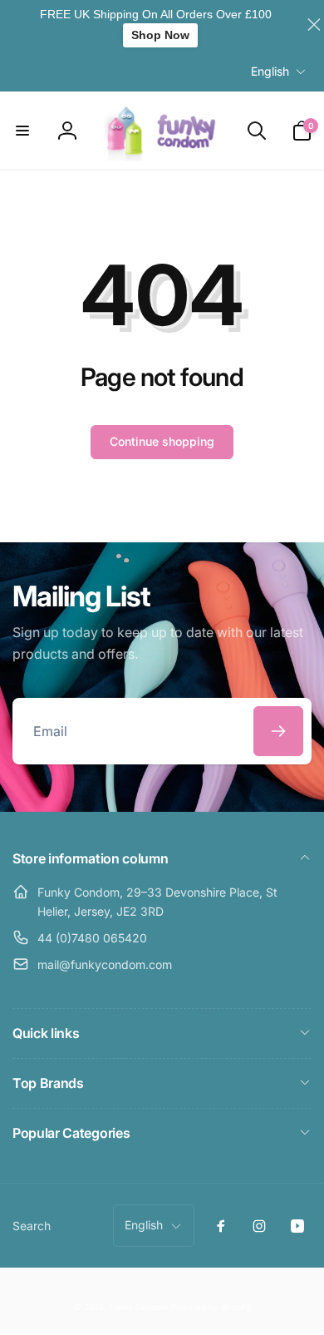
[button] (22, 130)
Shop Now (160, 35)
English (270, 71)
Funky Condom (139, 1307)
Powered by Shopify (211, 1307)
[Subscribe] (278, 731)
